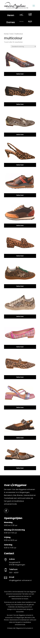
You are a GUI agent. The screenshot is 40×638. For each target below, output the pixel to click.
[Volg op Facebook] (6, 511)
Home (6, 34)
